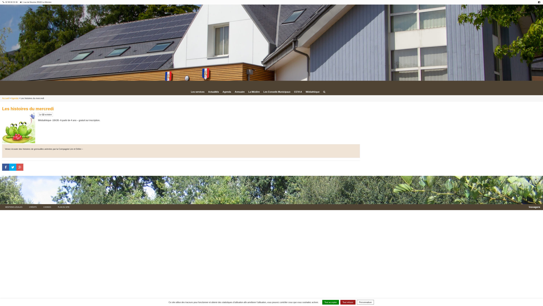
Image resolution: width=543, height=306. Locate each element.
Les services (197, 92)
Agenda (227, 92)
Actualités (213, 92)
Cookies (47, 207)
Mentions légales (13, 207)
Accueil (5, 98)
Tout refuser (347, 302)
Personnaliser (365, 302)
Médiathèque (313, 92)
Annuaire (240, 92)
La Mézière (254, 92)
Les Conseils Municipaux (276, 92)
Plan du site (63, 207)
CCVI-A (298, 92)
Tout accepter (330, 302)
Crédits (33, 207)
